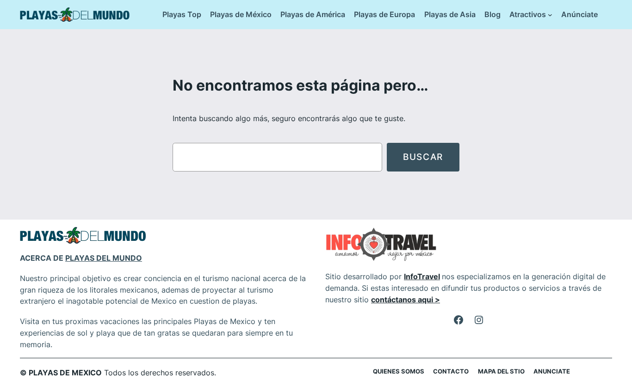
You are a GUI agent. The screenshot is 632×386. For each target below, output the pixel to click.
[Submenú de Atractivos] (550, 14)
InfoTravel (422, 276)
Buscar (423, 156)
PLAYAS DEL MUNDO (103, 258)
